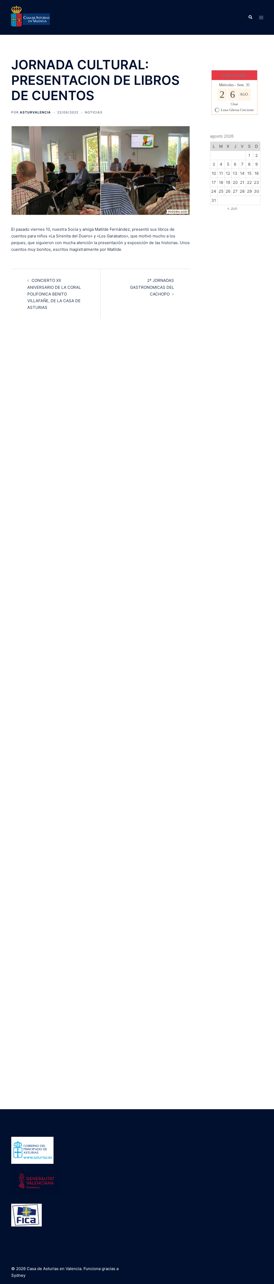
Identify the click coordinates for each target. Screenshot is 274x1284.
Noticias (93, 112)
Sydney (18, 1275)
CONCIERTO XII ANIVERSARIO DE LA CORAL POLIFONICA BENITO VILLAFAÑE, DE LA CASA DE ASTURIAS (54, 294)
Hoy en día (234, 75)
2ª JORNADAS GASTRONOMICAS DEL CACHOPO (152, 287)
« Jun (232, 208)
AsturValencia (35, 112)
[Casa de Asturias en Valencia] (30, 17)
